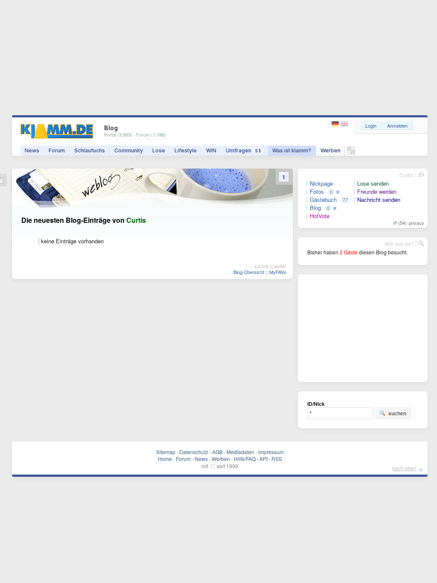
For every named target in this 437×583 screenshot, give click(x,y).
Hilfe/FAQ (245, 458)
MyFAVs (277, 271)
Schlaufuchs (89, 150)
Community (128, 150)
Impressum (271, 451)
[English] (344, 124)
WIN (211, 150)
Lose (158, 150)
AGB (217, 451)
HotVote (319, 216)
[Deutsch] (336, 124)
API (263, 458)
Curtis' (406, 174)
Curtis (136, 220)
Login (370, 125)
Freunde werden (376, 191)
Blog (315, 207)
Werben (330, 150)
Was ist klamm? (291, 150)
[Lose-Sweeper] (351, 152)
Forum (57, 150)
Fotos (317, 191)
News (32, 150)
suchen (397, 413)
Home (165, 458)
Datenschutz (193, 451)
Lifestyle (186, 150)
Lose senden (373, 183)
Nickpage (321, 183)
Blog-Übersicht (248, 271)
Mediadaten (240, 451)
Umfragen (244, 150)
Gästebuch (323, 199)
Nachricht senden (378, 199)
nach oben (404, 468)
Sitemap (165, 451)
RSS (276, 458)
